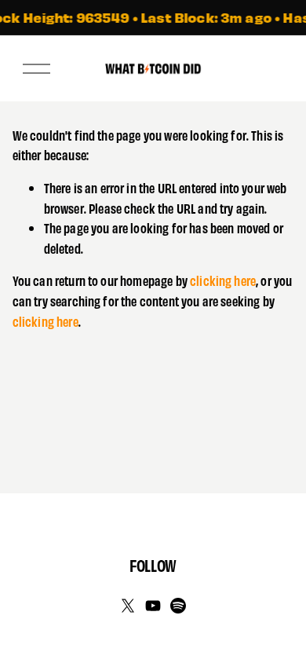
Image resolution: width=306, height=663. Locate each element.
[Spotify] (178, 606)
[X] (128, 606)
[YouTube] (153, 606)
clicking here (223, 280)
